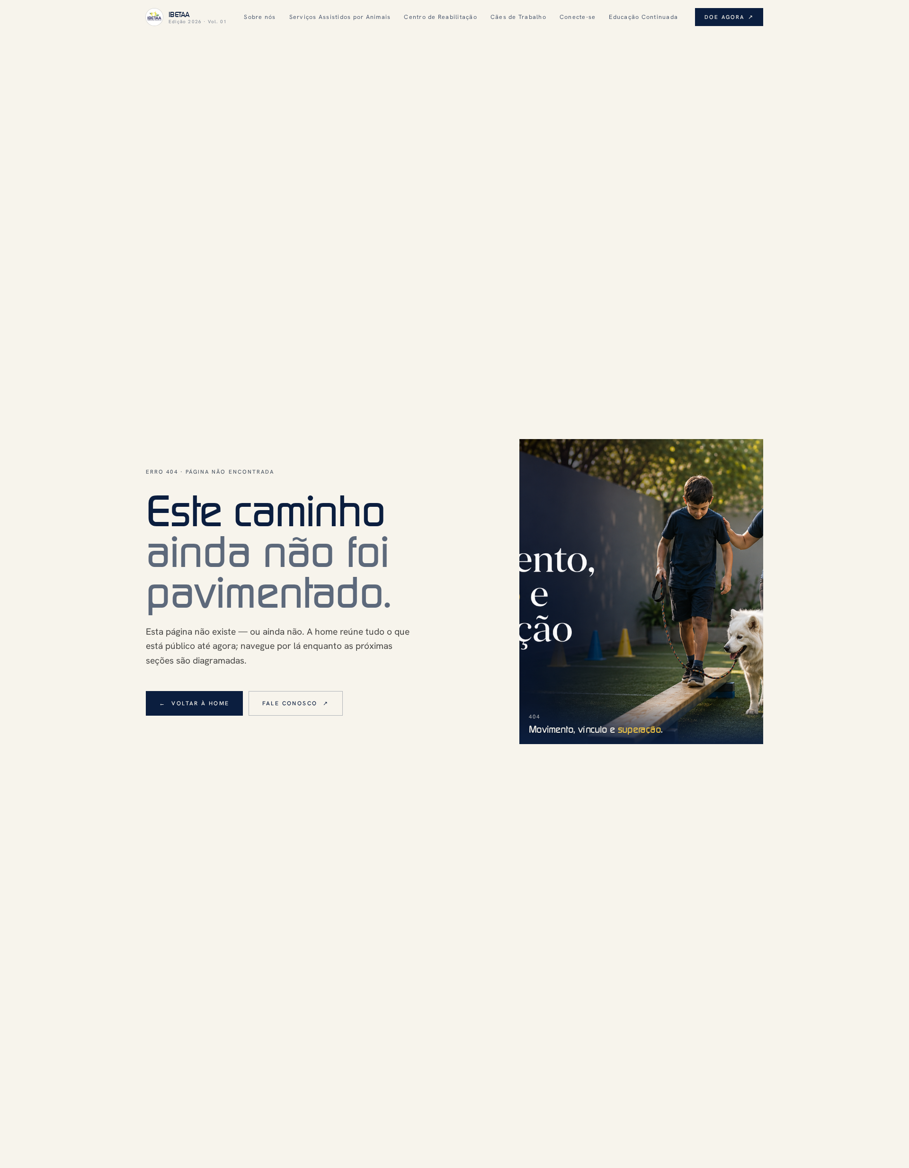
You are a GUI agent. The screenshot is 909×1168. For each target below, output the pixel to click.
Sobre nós (260, 17)
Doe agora (729, 16)
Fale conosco (295, 703)
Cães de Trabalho (518, 17)
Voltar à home (194, 703)
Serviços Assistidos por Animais (340, 17)
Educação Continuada (643, 17)
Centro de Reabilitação (440, 17)
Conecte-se (578, 17)
